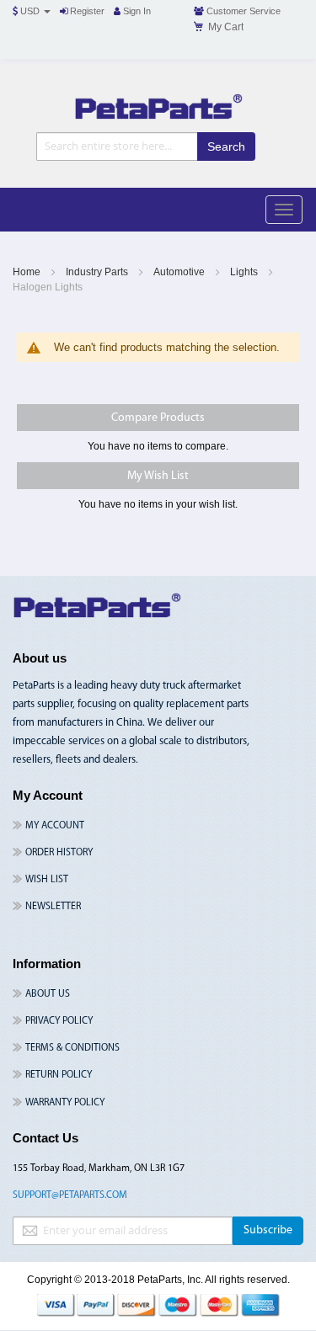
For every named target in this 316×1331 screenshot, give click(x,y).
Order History (59, 853)
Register (85, 11)
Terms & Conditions (72, 1048)
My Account (54, 826)
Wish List (46, 880)
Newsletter (53, 907)
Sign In (136, 11)
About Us (47, 994)
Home (28, 272)
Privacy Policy (59, 1021)
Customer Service (242, 11)
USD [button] (30, 11)
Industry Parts (98, 272)
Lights (245, 272)
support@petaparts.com (70, 1195)
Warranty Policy (64, 1103)
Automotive (180, 272)
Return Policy (58, 1075)
